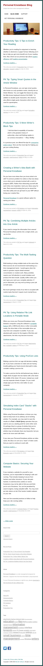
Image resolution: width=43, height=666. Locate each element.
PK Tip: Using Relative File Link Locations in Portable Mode (17, 314)
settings (14, 345)
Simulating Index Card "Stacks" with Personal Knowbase (19, 407)
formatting (31, 110)
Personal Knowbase (9, 198)
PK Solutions (21, 208)
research (12, 69)
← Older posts (8, 521)
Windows (27, 639)
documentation (28, 619)
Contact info (6, 659)
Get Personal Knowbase (13, 18)
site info (34, 632)
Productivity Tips (22, 67)
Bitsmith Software (19, 661)
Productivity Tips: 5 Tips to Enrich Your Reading (18, 42)
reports (11, 632)
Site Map (20, 659)
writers (17, 69)
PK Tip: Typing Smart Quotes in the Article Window (17, 554)
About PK (6, 595)
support (23, 635)
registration (6, 632)
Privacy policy (13, 659)
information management (14, 626)
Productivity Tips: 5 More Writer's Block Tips (15, 556)
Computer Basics (22, 509)
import (10, 625)
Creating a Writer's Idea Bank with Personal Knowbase (19, 169)
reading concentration (20, 59)
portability (9, 345)
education (6, 69)
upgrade (22, 639)
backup (36, 509)
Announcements (8, 598)
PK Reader (20, 630)
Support (24, 14)
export (16, 622)
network (14, 630)
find (33, 451)
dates (23, 619)
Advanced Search (7, 539)
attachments (32, 343)
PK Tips (19, 110)
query (11, 453)
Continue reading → (10, 63)
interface (5, 112)
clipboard (31, 242)
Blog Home (15, 14)
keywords (6, 453)
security (5, 511)
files (4, 345)
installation (21, 627)
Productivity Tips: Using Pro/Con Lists (20, 356)
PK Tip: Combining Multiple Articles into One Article (17, 561)
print (31, 630)
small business (14, 157)
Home (6, 14)
